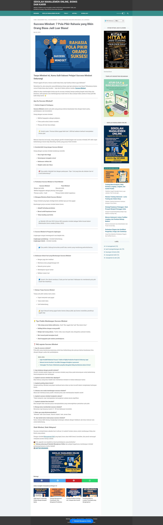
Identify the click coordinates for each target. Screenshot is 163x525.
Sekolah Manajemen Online (51, 13)
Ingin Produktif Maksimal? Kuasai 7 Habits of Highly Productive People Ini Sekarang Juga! (64, 359)
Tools (66, 13)
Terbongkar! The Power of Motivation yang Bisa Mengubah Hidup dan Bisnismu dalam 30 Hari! (65, 365)
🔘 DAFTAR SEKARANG (41, 448)
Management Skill (49, 436)
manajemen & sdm (113, 258)
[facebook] (42, 480)
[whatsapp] (90, 480)
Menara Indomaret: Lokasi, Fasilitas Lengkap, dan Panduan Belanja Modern (116, 219)
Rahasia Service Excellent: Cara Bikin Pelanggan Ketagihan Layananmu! (59, 362)
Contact (95, 519)
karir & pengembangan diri (115, 249)
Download (84, 13)
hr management (112, 246)
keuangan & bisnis (112, 252)
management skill (42, 19)
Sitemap (68, 519)
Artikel (74, 13)
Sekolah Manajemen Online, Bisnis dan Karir (55, 3)
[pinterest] (74, 480)
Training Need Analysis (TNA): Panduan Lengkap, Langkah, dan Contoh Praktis (115, 186)
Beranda (36, 13)
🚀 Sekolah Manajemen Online (81, 521)
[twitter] (58, 480)
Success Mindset (80, 88)
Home (35, 19)
